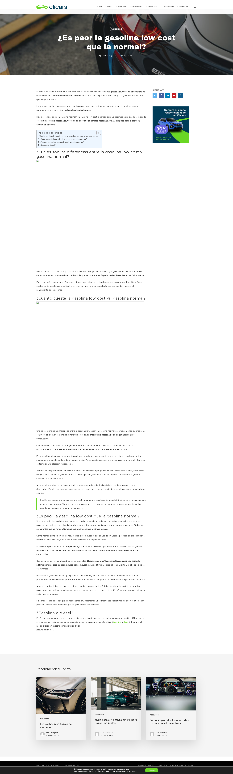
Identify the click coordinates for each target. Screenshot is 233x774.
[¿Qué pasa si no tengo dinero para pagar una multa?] (116, 708)
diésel (126, 622)
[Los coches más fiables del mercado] (61, 708)
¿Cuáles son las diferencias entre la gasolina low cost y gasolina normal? (69, 136)
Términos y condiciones (146, 765)
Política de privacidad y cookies (182, 765)
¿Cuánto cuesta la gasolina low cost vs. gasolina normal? (63, 139)
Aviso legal (163, 765)
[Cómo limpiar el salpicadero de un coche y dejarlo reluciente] (171, 708)
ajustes (134, 771)
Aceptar (152, 770)
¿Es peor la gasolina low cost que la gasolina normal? (62, 142)
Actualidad (116, 29)
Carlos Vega (107, 56)
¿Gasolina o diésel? (48, 145)
